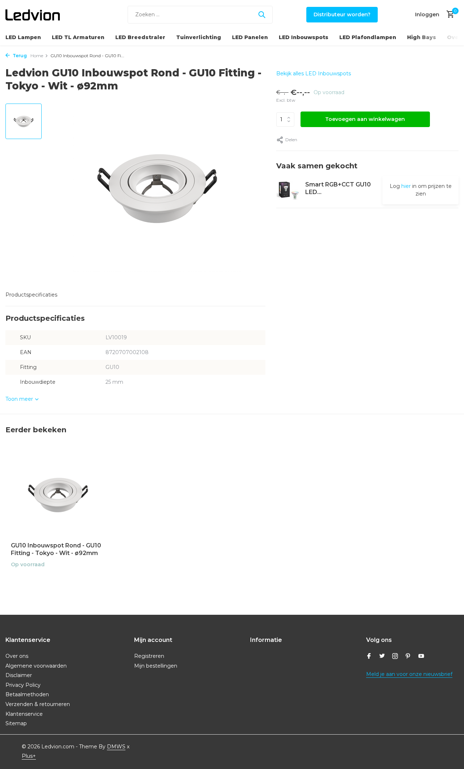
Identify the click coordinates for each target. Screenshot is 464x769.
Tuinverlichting (198, 37)
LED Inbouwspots (303, 37)
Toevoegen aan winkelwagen (365, 119)
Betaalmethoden (27, 694)
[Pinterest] (408, 656)
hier (406, 186)
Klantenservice (24, 714)
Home (36, 55)
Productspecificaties (31, 294)
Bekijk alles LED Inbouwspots (313, 73)
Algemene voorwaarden (36, 666)
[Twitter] (382, 656)
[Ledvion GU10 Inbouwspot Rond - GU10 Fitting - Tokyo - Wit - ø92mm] (58, 495)
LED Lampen (23, 37)
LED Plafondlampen (367, 37)
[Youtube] (421, 656)
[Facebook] (369, 656)
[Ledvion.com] (32, 14)
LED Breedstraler (140, 37)
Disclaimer (18, 675)
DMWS (116, 746)
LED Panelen (250, 37)
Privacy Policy (23, 685)
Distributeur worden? (342, 14)
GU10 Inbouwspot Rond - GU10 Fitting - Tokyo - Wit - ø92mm (56, 549)
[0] (448, 14)
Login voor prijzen (58, 579)
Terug (19, 55)
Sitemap (16, 723)
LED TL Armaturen (78, 37)
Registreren (149, 656)
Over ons (16, 656)
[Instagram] (395, 656)
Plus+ (29, 756)
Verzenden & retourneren (37, 704)
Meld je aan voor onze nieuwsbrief (409, 674)
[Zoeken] (261, 14)
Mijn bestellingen (155, 666)
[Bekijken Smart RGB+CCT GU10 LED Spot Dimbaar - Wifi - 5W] (288, 190)
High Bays (421, 37)
